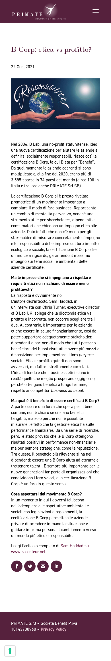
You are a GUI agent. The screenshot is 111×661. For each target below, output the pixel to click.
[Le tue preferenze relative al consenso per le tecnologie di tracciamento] (10, 651)
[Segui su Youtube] (84, 645)
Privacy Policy (53, 629)
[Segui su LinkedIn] (95, 645)
